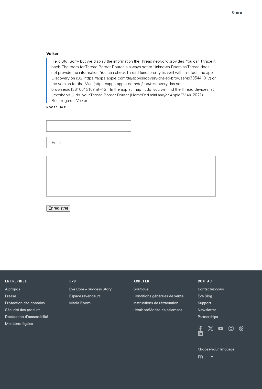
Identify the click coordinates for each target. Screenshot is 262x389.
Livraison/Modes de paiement (158, 309)
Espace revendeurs (85, 296)
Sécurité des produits (22, 309)
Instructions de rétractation (156, 303)
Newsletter (207, 309)
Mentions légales (19, 323)
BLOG (195, 12)
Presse (10, 296)
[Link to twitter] (210, 328)
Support (204, 303)
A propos (12, 289)
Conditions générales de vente (158, 296)
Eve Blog (205, 296)
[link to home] (15, 13)
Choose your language (216, 349)
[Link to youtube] (220, 328)
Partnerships (208, 316)
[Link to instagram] (231, 328)
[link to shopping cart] (252, 12)
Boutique (141, 289)
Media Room (80, 303)
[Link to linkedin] (200, 333)
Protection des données (25, 303)
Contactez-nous (211, 289)
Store (237, 12)
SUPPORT (214, 12)
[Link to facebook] (200, 328)
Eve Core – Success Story (90, 289)
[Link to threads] (241, 328)
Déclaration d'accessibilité (26, 316)
